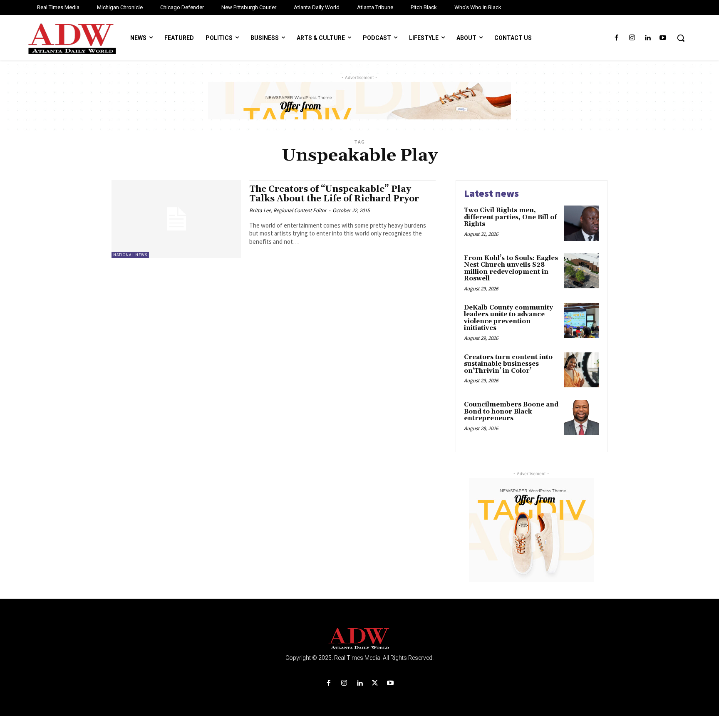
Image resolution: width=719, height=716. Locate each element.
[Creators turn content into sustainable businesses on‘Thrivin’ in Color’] (581, 370)
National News (130, 255)
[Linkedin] (647, 38)
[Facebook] (616, 38)
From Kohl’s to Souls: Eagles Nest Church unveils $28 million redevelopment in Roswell (511, 268)
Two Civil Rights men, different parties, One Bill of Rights (510, 217)
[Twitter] (375, 683)
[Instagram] (631, 38)
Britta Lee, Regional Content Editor (288, 210)
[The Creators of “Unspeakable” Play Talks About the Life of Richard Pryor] (176, 219)
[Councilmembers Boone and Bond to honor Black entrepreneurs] (581, 417)
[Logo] (359, 639)
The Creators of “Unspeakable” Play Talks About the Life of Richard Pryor (334, 194)
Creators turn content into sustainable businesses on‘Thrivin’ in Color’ (508, 364)
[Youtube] (663, 38)
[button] (681, 38)
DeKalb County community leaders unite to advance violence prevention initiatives (508, 318)
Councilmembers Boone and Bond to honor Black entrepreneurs (511, 411)
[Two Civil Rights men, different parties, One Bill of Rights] (581, 223)
